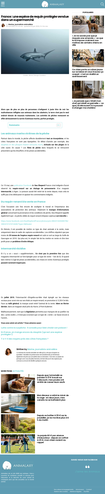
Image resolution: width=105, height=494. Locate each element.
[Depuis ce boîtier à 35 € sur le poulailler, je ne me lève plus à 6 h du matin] (18, 423)
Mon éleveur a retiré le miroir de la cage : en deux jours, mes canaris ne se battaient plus (53, 397)
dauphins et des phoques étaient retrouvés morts (22, 145)
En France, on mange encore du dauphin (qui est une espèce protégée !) (31, 333)
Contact (89, 489)
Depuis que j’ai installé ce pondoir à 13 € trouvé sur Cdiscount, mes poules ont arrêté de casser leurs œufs (51, 379)
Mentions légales (75, 491)
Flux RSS (86, 491)
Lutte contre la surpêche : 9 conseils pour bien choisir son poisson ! (34, 327)
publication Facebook (22, 185)
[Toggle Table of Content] (57, 125)
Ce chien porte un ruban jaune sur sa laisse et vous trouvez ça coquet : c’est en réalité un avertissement (87, 73)
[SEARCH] (102, 4)
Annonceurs (80, 489)
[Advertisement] (35, 92)
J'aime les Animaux (87, 471)
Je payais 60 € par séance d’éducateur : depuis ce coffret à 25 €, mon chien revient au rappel (52, 439)
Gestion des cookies (61, 491)
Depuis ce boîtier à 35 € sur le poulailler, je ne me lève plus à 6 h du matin (53, 417)
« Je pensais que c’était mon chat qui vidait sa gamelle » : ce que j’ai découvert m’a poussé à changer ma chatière (88, 104)
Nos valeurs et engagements (63, 489)
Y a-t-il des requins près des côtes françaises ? (24, 338)
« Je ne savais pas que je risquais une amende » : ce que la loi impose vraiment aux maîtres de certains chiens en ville (87, 40)
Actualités (18, 371)
